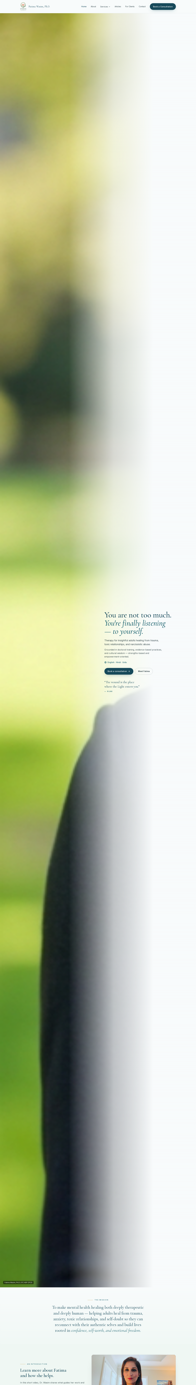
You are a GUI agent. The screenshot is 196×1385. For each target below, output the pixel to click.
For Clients (130, 6)
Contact (142, 6)
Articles (118, 6)
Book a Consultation (163, 6)
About (93, 6)
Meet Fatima (144, 671)
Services (104, 6)
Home (84, 6)
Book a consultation (117, 671)
